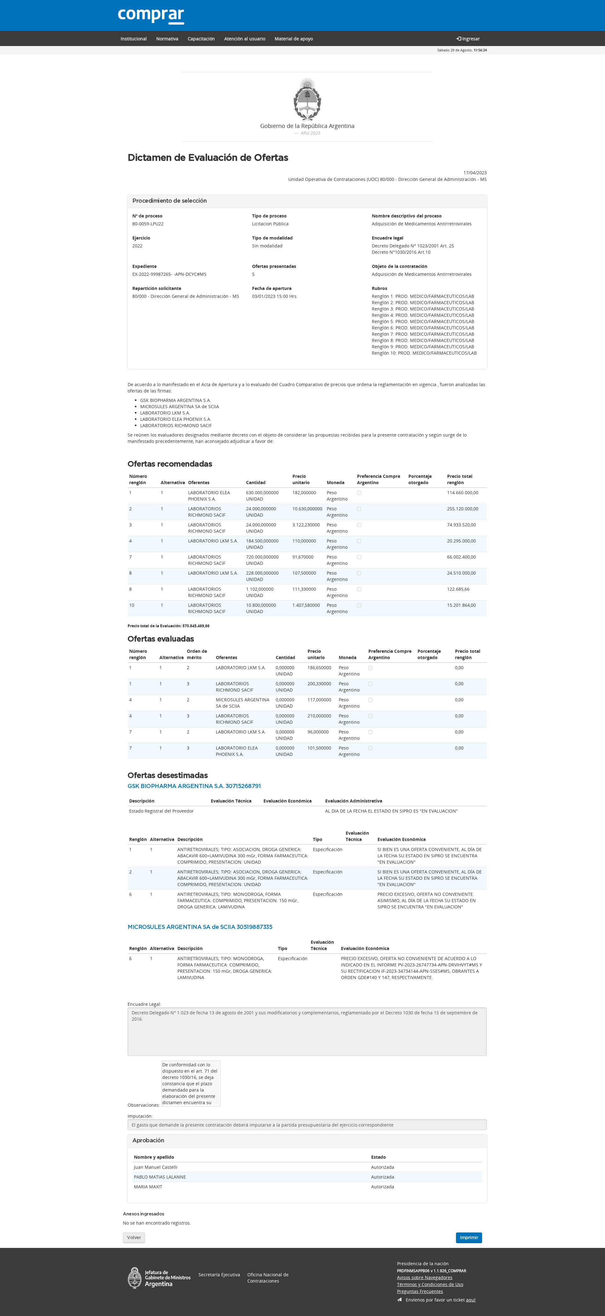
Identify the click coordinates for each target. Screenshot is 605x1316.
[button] (201, 38)
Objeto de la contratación (399, 266)
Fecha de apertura (271, 288)
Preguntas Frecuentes (420, 1291)
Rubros (379, 288)
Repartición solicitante (156, 288)
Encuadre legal (387, 238)
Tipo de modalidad (272, 238)
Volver (134, 1238)
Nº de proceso (147, 216)
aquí (470, 1300)
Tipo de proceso (269, 216)
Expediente (144, 266)
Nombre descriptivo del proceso (407, 216)
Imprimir (469, 1238)
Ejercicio (141, 238)
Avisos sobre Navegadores (424, 1277)
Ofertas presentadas (274, 266)
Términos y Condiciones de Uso (430, 1284)
